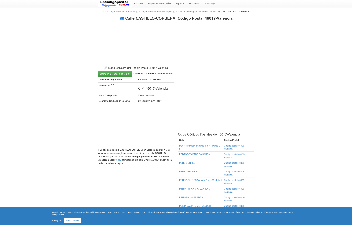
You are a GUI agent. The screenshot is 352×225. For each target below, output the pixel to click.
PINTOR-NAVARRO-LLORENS (194, 188)
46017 (118, 159)
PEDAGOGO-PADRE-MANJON (194, 154)
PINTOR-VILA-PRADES (191, 197)
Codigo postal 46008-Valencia (234, 147)
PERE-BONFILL (187, 162)
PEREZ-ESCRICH (188, 171)
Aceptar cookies (72, 220)
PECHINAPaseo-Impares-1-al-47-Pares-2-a (200, 147)
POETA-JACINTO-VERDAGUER (195, 205)
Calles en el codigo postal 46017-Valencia (196, 11)
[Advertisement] (176, 41)
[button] (138, 3)
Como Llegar (209, 3)
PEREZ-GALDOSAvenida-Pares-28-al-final (200, 180)
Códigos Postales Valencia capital (156, 11)
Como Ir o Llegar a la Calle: (115, 73)
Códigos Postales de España (121, 11)
